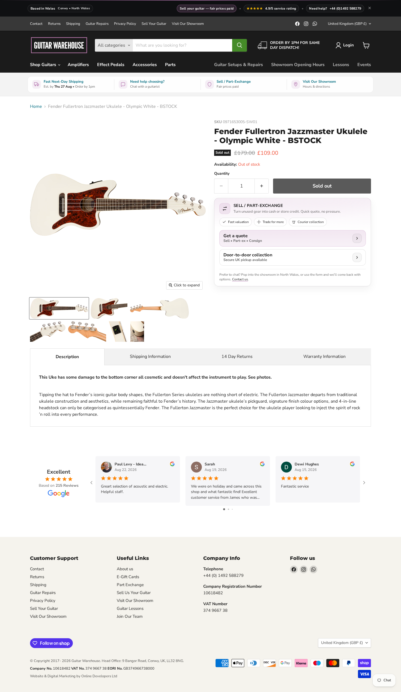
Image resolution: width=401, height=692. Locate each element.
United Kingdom (347, 23)
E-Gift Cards (128, 577)
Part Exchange (130, 584)
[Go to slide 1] (224, 509)
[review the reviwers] (172, 465)
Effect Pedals (110, 65)
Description (67, 357)
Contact (36, 24)
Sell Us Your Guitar (134, 592)
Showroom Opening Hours (298, 65)
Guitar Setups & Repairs (238, 65)
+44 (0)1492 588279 (345, 8)
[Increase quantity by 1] (262, 186)
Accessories (145, 65)
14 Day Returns (237, 357)
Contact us (240, 279)
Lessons (341, 65)
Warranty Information (324, 357)
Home (36, 106)
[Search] (239, 45)
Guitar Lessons (130, 608)
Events (364, 65)
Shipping (73, 24)
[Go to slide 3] (232, 509)
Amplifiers (78, 65)
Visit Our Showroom (188, 24)
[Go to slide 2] (228, 509)
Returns (54, 24)
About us (125, 569)
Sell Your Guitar (154, 24)
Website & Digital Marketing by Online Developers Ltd (73, 676)
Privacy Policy (125, 24)
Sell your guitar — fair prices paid (207, 8)
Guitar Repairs (97, 24)
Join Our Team (130, 616)
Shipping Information (150, 357)
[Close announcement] (369, 8)
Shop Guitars (43, 65)
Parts (170, 65)
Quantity (221, 173)
